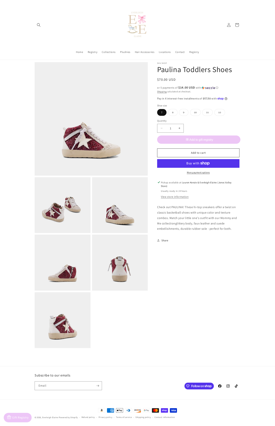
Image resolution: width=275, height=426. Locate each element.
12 (221, 113)
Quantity (161, 120)
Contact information (165, 417)
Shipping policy (143, 417)
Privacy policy (105, 417)
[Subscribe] (98, 385)
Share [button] (164, 240)
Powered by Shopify (68, 417)
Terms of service (124, 417)
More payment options (198, 172)
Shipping (162, 91)
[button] (39, 25)
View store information (175, 196)
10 (197, 113)
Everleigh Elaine (50, 417)
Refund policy (88, 417)
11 (209, 113)
